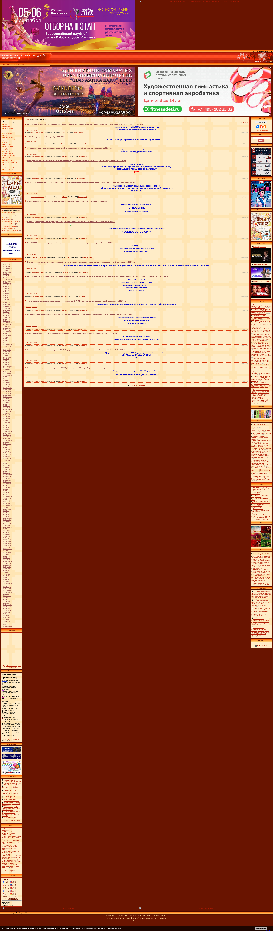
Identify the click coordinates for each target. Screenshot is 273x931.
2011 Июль (6, 297)
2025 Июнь (6, 599)
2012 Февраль (7, 310)
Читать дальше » (31, 130)
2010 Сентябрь (7, 279)
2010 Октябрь (7, 281)
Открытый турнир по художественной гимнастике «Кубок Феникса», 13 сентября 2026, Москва (260, 318)
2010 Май (6, 274)
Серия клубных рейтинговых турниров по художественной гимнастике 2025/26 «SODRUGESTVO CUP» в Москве (71, 222)
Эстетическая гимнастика (11, 230)
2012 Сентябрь (7, 322)
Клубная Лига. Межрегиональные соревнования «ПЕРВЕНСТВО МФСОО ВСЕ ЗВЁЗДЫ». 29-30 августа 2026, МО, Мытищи (260, 329)
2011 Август (6, 299)
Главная (3, 64)
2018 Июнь (6, 447)
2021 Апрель (7, 509)
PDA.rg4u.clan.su (262, 645)
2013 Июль (6, 341)
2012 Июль (6, 319)
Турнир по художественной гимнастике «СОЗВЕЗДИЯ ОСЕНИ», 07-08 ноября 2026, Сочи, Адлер (260, 379)
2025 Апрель (7, 596)
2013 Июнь (6, 339)
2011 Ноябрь (7, 304)
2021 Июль (6, 514)
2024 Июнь (6, 578)
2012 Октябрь (7, 324)
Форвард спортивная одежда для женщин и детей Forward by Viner (11, 838)
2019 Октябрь (7, 476)
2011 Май (6, 294)
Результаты (6, 219)
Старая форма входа (261, 131)
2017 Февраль (7, 418)
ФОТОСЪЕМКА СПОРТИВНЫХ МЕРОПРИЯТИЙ (261, 568)
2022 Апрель (7, 531)
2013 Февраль (7, 332)
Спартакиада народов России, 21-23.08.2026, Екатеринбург (259, 492)
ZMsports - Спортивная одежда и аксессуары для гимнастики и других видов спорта (10, 847)
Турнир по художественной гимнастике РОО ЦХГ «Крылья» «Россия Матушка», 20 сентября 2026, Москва (261, 312)
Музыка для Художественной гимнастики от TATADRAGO (12, 783)
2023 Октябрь (7, 563)
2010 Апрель (7, 272)
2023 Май (6, 554)
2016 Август (6, 408)
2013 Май (6, 337)
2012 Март (6, 312)
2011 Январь (7, 286)
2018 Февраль (7, 440)
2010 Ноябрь (7, 283)
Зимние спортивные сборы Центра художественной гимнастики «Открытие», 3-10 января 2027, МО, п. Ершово (260, 353)
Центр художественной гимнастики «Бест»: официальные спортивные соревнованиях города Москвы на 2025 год (72, 333)
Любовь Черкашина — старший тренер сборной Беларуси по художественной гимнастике (11, 820)
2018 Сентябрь (7, 453)
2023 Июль (6, 558)
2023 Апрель (7, 552)
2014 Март (6, 355)
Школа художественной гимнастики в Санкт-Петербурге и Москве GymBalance (11, 861)
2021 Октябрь (7, 520)
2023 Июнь (6, 556)
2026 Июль (6, 623)
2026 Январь (7, 612)
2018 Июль (6, 449)
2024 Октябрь (7, 585)
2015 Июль (6, 384)
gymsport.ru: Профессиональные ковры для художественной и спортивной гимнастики (11, 856)
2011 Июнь (6, 295)
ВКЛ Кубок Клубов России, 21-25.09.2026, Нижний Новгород (260, 512)
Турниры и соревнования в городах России (260, 496)
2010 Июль (6, 275)
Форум (9, 64)
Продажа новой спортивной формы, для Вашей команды (260, 561)
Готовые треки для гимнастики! (9, 797)
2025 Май (6, 597)
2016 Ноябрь (7, 413)
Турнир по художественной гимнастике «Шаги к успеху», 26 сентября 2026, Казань (261, 306)
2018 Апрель (7, 444)
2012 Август (6, 321)
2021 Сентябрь (7, 518)
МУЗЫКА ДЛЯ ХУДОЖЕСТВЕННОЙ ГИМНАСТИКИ (8, 833)
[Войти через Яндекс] (261, 126)
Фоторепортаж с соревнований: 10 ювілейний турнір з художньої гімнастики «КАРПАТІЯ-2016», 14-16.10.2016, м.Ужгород (260, 622)
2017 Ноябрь (7, 435)
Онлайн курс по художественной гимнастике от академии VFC (260, 565)
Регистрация (16, 64)
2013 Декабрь (7, 350)
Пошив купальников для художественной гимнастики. (260, 583)
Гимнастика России (9, 224)
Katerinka (64, 296)
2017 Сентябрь (7, 431)
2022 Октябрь (7, 541)
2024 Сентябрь (7, 583)
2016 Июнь (6, 404)
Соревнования (7, 212)
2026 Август (6, 625)
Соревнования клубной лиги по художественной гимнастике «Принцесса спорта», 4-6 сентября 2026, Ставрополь (260, 367)
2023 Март (6, 550)
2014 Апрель (7, 357)
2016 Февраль (7, 397)
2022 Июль (6, 536)
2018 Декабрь (7, 458)
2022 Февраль (7, 527)
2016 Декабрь (7, 415)
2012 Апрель (7, 313)
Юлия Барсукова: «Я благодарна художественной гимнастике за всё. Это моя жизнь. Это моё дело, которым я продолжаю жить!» (261, 463)
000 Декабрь (7, 263)
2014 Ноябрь (7, 370)
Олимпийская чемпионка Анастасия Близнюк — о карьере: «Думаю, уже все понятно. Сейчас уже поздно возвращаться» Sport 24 (260, 454)
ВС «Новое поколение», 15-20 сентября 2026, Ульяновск (260, 518)
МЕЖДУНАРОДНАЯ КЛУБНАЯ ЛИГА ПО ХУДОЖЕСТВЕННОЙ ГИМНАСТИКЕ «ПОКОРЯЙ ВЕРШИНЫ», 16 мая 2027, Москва (259, 399)
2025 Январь (7, 590)
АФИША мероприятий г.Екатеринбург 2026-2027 (45, 137)
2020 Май (6, 489)
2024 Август (6, 581)
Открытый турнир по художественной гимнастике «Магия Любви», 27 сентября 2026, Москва (260, 361)
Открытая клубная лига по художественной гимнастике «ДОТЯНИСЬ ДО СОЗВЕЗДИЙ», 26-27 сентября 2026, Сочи (261, 385)
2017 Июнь (6, 426)
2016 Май (6, 402)
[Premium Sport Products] (68, 909)
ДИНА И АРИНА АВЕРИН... (261, 282)
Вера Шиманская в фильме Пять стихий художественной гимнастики (11, 804)
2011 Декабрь (7, 306)
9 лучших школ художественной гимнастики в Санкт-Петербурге (260, 430)
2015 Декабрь (7, 393)
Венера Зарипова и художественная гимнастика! (10, 800)
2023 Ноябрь (7, 565)
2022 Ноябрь (7, 543)
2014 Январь (7, 351)
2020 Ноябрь (7, 500)
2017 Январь (7, 417)
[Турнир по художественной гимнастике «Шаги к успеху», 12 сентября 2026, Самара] (12, 203)
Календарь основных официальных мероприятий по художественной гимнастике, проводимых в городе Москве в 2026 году (76, 161)
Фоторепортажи (8, 228)
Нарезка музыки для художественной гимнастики (12, 780)
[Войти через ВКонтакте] (257, 126)
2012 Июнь (6, 317)
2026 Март (6, 616)
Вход (22, 64)
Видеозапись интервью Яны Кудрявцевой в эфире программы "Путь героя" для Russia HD (11, 814)
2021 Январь (7, 503)
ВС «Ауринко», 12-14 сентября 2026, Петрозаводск (260, 515)
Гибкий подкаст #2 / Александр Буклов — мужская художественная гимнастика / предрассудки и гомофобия (11, 793)
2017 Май (6, 424)
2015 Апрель (7, 379)
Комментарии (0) (78, 132)
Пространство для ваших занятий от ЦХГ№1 (260, 554)
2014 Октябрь (7, 368)
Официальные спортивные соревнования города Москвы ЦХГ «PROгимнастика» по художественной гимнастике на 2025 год (76, 301)
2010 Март (6, 270)
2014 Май (6, 359)
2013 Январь (7, 330)
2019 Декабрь (7, 480)
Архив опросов (14, 739)
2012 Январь (7, 308)
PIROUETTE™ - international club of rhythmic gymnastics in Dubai (11, 842)
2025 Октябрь (7, 607)
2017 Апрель (7, 422)
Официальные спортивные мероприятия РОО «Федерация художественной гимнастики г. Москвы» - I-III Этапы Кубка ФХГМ (76, 350)
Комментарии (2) (82, 381)
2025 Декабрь (7, 610)
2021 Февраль (7, 505)
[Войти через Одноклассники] (264, 126)
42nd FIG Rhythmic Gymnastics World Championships (257, 506)
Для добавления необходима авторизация (12, 666)
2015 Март (6, 377)
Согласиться (261, 928)
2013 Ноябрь (7, 348)
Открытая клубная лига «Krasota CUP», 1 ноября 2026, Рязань (260, 373)
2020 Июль (6, 493)
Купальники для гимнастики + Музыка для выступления (261, 571)
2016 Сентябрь (7, 409)
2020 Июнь (6, 491)
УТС (4, 217)
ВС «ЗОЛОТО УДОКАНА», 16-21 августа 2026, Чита (261, 488)
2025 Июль (6, 601)
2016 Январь (7, 395)
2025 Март (6, 594)
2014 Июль (6, 362)
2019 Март (6, 464)
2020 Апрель (7, 487)
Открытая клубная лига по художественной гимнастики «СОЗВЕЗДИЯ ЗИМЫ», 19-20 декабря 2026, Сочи (260, 392)
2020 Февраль (7, 483)
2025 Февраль (7, 592)
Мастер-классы (8, 215)
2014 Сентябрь (7, 366)
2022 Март (6, 529)
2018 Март (6, 442)
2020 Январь (7, 482)
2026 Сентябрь (7, 626)
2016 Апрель (7, 400)
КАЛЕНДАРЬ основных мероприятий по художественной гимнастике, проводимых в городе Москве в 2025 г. (70, 243)
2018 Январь (7, 438)
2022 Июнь (6, 534)
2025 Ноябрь (7, 608)
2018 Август (6, 451)
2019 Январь (7, 460)
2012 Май (6, 315)
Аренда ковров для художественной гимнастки (10, 871)
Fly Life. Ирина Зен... (259, 247)
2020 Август (6, 494)
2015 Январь (7, 373)
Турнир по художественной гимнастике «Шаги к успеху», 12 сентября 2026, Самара (261, 323)
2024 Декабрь (7, 588)
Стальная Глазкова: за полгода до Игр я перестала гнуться (260, 438)
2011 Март (6, 290)
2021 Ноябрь (7, 521)
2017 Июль (6, 427)
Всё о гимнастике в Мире (10, 221)
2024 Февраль (7, 570)
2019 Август (6, 473)
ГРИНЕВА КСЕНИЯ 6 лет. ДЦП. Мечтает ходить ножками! (260, 502)
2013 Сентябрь (7, 344)
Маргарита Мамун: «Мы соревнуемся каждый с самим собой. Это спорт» (11, 808)
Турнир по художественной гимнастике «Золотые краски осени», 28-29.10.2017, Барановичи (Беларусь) (260, 603)
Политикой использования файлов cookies (107, 928)
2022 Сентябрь (7, 540)
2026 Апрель (7, 617)
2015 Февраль (7, 375)
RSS (270, 61)
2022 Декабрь (7, 545)
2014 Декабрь (7, 371)
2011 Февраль (7, 288)
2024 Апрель (7, 574)
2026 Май (6, 619)
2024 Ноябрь (7, 587)
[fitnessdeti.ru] (204, 115)
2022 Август (6, 538)
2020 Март (6, 485)
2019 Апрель (7, 465)
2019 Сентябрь (7, 474)
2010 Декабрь (7, 285)
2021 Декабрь (7, 523)
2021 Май (6, 511)
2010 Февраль (7, 268)
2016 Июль (6, 406)
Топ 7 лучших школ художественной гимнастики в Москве (260, 426)
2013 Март (6, 333)
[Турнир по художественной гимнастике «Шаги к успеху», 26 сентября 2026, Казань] (261, 240)
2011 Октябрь (7, 303)
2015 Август (6, 386)
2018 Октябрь (7, 455)
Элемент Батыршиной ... (261, 264)
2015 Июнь (6, 382)
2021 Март (6, 507)
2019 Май (6, 467)
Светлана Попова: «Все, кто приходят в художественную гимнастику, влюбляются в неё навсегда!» (260, 470)
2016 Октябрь (7, 411)
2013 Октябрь (7, 346)
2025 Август (6, 603)
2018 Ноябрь (7, 456)
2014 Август (6, 364)
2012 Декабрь (7, 328)
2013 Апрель (7, 335)
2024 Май (6, 576)
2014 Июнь (6, 360)
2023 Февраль (7, 549)
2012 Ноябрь (7, 326)
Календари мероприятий (10, 210)
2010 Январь (7, 266)
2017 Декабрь (7, 436)
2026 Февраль (7, 614)
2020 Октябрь (7, 498)
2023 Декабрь (7, 567)
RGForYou (63, 132)
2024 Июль (6, 579)
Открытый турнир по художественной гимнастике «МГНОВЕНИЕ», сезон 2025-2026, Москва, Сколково (67, 201)
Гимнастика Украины (9, 226)
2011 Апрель (7, 292)
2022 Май (6, 532)
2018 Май (6, 446)
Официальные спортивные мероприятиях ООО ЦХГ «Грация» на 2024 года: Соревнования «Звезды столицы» (70, 368)
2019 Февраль (7, 462)
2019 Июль (6, 471)
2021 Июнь (6, 512)
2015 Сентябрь (7, 388)
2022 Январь (7, 525)
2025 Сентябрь (7, 605)
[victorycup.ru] (261, 175)
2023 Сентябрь (7, 561)
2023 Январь (7, 547)
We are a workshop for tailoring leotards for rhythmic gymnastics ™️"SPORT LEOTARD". (10, 867)
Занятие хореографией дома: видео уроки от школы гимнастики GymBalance (10, 787)
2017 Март (6, 420)
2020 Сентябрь (7, 496)
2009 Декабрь (7, 265)
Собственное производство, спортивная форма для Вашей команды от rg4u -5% (260, 558)
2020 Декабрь (7, 502)
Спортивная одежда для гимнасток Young (10, 851)
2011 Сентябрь (7, 301)
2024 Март (6, 572)
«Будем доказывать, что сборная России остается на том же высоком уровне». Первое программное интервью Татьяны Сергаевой (261, 446)
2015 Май (6, 380)
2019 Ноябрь (7, 478)
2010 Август (6, 277)
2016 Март (6, 398)
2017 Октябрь (7, 433)
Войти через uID (261, 122)
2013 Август (6, 342)
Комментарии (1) (82, 296)
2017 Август (6, 429)
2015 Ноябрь (7, 391)
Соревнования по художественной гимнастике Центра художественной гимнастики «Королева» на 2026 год (69, 148)
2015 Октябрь (7, 389)
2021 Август (6, 516)
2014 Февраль (7, 353)
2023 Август (6, 559)
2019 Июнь (6, 469)
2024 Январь (7, 569)
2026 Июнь (6, 621)
